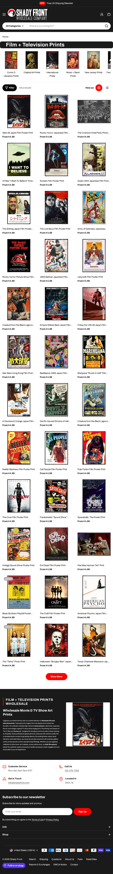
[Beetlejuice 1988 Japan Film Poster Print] (56, 351)
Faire (80, 859)
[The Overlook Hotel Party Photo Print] (94, 111)
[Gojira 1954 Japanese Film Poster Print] (94, 159)
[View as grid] (98, 87)
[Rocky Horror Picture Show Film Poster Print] (18, 255)
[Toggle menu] (4, 14)
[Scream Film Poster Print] (56, 159)
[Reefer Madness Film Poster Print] (18, 447)
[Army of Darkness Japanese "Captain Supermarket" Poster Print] (94, 207)
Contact (74, 864)
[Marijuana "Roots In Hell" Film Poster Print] (94, 351)
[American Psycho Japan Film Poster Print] (94, 592)
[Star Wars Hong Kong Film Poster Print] (18, 351)
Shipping (43, 859)
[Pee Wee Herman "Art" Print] (94, 544)
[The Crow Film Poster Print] (18, 496)
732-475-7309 (72, 770)
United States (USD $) (24, 850)
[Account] (102, 14)
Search (32, 859)
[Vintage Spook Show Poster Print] (18, 544)
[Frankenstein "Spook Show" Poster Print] (56, 496)
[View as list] (107, 87)
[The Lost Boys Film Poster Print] (56, 207)
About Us (69, 859)
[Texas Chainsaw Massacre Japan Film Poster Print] (94, 640)
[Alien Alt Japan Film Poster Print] (18, 111)
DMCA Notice (60, 864)
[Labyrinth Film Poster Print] (94, 255)
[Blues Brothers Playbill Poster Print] (18, 592)
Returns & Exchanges (39, 864)
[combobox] (56, 26)
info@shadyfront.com (18, 782)
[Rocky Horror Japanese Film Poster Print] (56, 111)
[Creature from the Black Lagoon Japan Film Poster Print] (18, 303)
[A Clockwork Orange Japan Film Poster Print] (18, 399)
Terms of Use (38, 820)
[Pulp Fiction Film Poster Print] (94, 447)
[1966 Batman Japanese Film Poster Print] (56, 255)
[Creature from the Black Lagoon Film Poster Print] (94, 399)
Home (5, 37)
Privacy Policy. (52, 820)
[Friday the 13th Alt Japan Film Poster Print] (94, 303)
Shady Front (16, 859)
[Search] (106, 26)
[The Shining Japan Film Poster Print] (18, 207)
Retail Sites (91, 859)
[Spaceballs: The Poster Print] (94, 496)
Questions (56, 859)
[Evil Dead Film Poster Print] (56, 544)
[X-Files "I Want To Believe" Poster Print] (18, 159)
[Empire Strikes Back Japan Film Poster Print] (56, 303)
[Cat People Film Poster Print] (56, 447)
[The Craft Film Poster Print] (56, 592)
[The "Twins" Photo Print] (18, 640)
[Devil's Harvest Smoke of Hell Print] (56, 399)
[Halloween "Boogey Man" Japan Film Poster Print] (56, 640)
